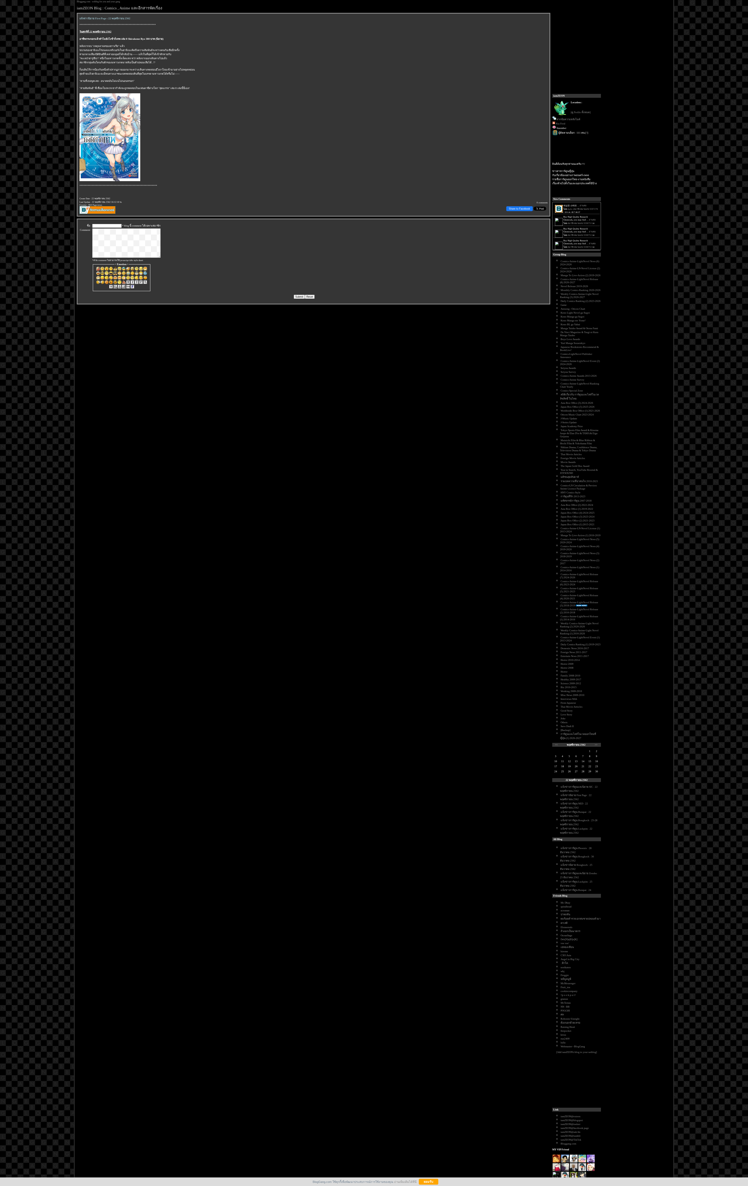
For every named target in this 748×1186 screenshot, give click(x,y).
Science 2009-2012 (571, 683)
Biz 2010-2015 (569, 687)
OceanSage (566, 935)
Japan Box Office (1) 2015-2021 (578, 524)
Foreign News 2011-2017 (574, 652)
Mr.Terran (566, 1002)
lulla (563, 1042)
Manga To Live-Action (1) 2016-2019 (581, 535)
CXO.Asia (566, 955)
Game (564, 304)
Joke (563, 718)
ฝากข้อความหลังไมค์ (568, 119)
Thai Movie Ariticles (571, 706)
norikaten (566, 967)
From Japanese (568, 702)
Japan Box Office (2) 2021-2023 (578, 520)
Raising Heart (568, 1027)
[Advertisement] (581, 1081)
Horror (564, 671)
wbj (563, 971)
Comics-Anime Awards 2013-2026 (579, 375)
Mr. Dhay (565, 902)
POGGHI (565, 1010)
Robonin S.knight (570, 1018)
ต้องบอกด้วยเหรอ (570, 1022)
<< (556, 744)
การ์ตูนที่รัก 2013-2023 (573, 496)
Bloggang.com (568, 1143)
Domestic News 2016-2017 (575, 648)
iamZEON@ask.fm (570, 1131)
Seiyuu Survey (568, 371)
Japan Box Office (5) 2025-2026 (578, 406)
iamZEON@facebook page (575, 1128)
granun (564, 998)
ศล (562, 1014)
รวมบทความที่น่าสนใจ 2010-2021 (579, 481)
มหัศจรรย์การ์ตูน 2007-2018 (576, 500)
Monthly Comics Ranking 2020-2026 (581, 290)
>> (596, 744)
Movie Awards (568, 462)
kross (563, 1034)
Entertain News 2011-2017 (575, 656)
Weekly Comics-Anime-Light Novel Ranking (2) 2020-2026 (579, 625)
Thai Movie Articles (571, 454)
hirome (564, 951)
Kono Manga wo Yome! (573, 320)
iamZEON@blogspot (572, 1120)
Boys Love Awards (570, 339)
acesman (565, 910)
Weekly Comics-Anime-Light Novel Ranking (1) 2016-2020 (579, 632)
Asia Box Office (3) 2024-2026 (577, 402)
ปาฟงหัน (565, 914)
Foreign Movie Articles (573, 458)
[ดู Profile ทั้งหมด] (581, 112)
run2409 (565, 1038)
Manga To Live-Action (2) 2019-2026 (581, 275)
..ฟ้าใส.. (565, 963)
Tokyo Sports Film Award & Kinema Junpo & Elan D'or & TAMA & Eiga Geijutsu (579, 433)
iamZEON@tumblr (570, 1135)
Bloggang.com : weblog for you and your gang (98, 1)
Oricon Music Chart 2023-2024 (577, 414)
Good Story (567, 710)
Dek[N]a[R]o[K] (569, 939)
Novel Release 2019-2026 (574, 286)
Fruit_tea (565, 987)
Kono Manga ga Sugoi (572, 316)
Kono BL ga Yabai (570, 324)
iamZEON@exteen (570, 1116)
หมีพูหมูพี (566, 979)
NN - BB (565, 1006)
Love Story (566, 714)
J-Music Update (569, 418)
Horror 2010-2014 (570, 660)
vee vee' (565, 943)
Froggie (565, 975)
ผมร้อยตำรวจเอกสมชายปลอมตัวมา (581, 918)
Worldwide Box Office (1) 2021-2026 (580, 410)
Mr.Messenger (568, 983)
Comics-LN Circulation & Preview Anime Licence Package (578, 487)
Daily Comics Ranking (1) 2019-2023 (581, 644)
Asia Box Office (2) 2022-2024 (577, 504)
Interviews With (569, 698)
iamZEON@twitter (570, 1124)
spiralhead (566, 906)
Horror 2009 (567, 663)
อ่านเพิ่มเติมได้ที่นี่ (405, 1181)
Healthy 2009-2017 (571, 679)
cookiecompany (569, 991)
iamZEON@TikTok (571, 1139)
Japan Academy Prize (572, 426)
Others (564, 722)
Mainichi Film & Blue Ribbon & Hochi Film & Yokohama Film (577, 442)
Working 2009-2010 (571, 691)
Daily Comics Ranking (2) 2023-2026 (581, 301)
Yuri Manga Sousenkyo (573, 343)
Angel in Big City (570, 959)
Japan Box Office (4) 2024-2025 (578, 512)
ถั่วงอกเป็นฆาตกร (570, 931)
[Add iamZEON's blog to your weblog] (576, 1052)
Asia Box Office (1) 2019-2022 (577, 508)
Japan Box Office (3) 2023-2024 (578, 516)
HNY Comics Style (570, 492)
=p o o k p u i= (568, 995)
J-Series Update (569, 422)
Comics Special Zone (572, 390)
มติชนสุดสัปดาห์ (570, 476)
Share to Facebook (519, 208)
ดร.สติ (564, 922)
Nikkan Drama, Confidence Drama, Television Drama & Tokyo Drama (578, 449)
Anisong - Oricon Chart (573, 308)
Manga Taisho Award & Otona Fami (579, 328)
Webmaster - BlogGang (573, 1046)
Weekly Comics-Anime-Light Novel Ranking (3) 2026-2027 (579, 296)
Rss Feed (560, 123)
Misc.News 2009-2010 (572, 695)
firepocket (566, 1030)
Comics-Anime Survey (572, 379)
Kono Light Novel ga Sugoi (575, 312)
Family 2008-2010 (570, 675)
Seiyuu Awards (568, 368)
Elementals (566, 927)
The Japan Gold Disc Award (575, 466)
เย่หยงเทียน (567, 947)
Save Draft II (567, 726)
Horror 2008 (567, 667)
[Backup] (565, 730)
